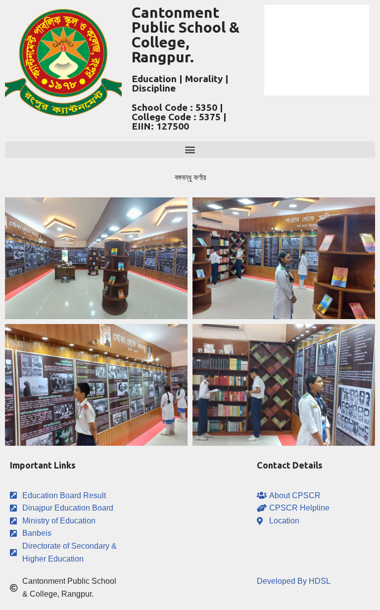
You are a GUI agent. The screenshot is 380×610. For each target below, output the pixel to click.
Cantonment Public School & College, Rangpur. (185, 34)
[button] (190, 149)
